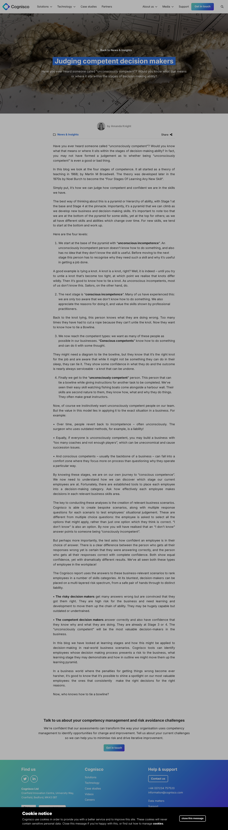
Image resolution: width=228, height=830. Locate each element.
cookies (158, 823)
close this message (192, 818)
